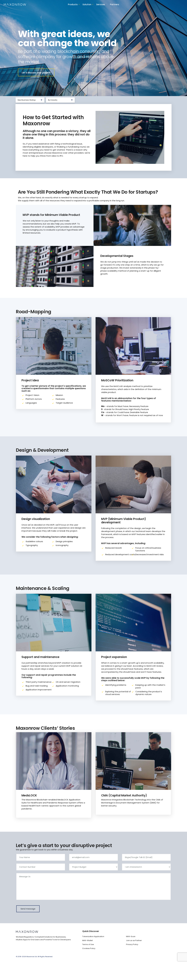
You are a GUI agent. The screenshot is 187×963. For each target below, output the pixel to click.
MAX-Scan (130, 936)
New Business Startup (27, 101)
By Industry (55, 101)
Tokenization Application (93, 936)
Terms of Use (88, 944)
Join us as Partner (134, 940)
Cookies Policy (88, 948)
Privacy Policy (132, 944)
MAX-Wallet (87, 940)
